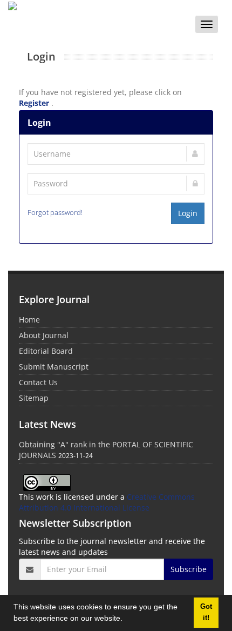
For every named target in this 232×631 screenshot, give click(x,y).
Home (29, 319)
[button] (126, 619)
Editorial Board (46, 351)
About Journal (44, 335)
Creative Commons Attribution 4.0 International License (107, 502)
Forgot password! (55, 212)
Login (187, 213)
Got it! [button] (206, 612)
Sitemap (34, 398)
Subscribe (188, 569)
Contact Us (38, 382)
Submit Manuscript (53, 366)
